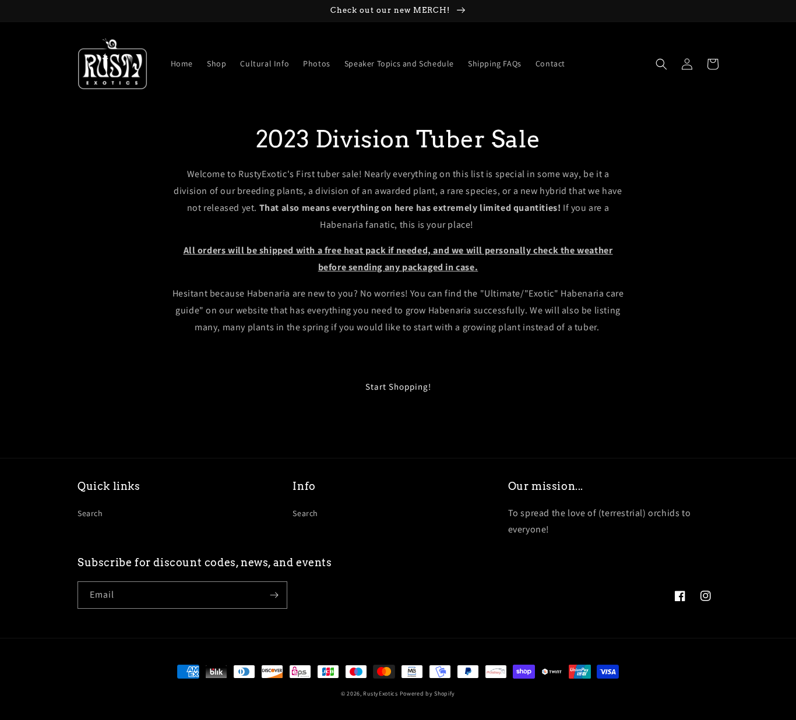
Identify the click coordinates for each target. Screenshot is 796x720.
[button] (661, 64)
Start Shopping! (398, 386)
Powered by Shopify (428, 693)
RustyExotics (380, 693)
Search (90, 513)
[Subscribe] (274, 595)
